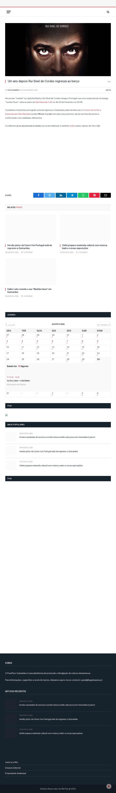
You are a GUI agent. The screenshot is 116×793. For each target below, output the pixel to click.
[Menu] (9, 11)
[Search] (107, 11)
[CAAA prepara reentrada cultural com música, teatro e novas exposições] (85, 228)
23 (98, 353)
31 (68, 335)
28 (23, 335)
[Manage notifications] (108, 786)
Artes (108, 90)
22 (83, 353)
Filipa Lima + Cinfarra (18, 381)
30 (53, 335)
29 (38, 335)
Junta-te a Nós (11, 762)
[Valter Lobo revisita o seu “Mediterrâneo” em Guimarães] (30, 271)
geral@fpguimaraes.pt (92, 680)
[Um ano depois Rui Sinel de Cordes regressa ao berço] (58, 49)
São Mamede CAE (43, 102)
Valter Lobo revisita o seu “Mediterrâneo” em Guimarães (29, 290)
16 (98, 347)
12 (38, 347)
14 (68, 347)
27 (7, 335)
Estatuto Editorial (13, 768)
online (73, 125)
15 (83, 347)
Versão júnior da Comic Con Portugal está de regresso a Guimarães (29, 246)
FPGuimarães (13, 90)
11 (23, 347)
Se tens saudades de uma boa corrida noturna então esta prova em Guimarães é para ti (57, 437)
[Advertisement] (39, 7)
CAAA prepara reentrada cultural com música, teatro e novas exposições (84, 246)
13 (53, 347)
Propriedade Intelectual (15, 773)
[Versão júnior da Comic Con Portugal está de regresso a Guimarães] (30, 228)
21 (68, 353)
